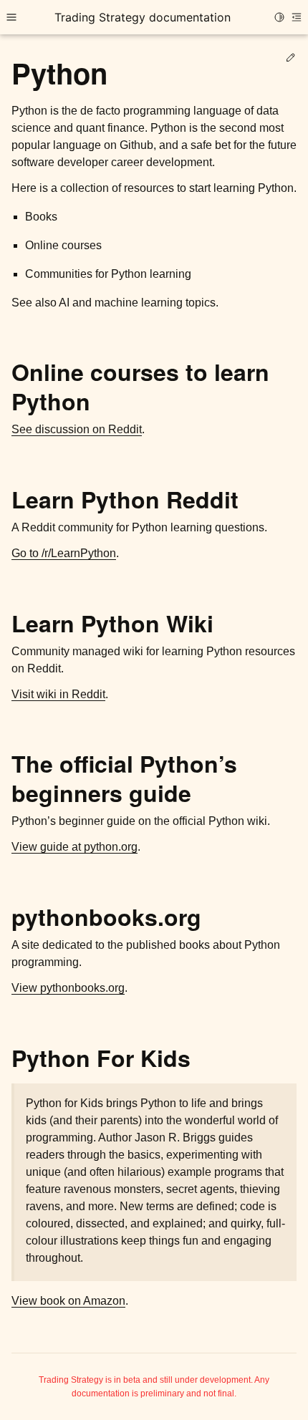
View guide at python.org (74, 847)
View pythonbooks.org (68, 988)
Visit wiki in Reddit (58, 694)
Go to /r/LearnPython (63, 553)
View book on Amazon (68, 1301)
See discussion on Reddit (76, 429)
